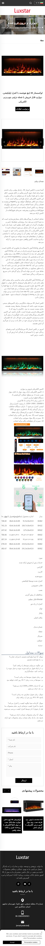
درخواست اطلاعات (22, 109)
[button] (9, 791)
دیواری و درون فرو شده (10, 27)
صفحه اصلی (36, 27)
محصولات (25, 27)
